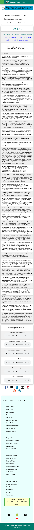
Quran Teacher (23, 40)
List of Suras (10, 412)
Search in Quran (11, 431)
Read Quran (10, 406)
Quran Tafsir (10, 417)
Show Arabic (10, 23)
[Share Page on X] (11, 387)
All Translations (22, 23)
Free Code (9, 489)
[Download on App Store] (8, 514)
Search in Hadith (11, 449)
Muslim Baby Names (12, 466)
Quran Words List (11, 420)
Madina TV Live (11, 461)
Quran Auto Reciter (12, 481)
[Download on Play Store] (17, 514)
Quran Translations (11, 415)
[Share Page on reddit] (14, 390)
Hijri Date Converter (12, 443)
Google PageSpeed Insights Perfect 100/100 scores (17, 501)
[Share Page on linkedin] (17, 387)
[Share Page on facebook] (6, 387)
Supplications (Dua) (12, 469)
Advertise (9, 492)
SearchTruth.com (17, 2)
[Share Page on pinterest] (28, 387)
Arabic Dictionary (11, 472)
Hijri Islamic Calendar (12, 440)
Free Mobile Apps (11, 484)
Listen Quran (10, 409)
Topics (21, 37)
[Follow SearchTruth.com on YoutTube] (17, 518)
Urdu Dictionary (11, 474)
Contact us (9, 495)
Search (6, 37)
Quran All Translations (12, 425)
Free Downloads (11, 487)
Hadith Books (10, 446)
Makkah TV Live (11, 458)
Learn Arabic (10, 463)
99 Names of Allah (11, 455)
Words (14, 40)
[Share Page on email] (22, 387)
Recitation (14, 37)
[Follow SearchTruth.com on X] (25, 514)
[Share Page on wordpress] (19, 390)
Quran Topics (10, 423)
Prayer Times (10, 438)
